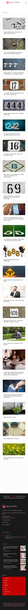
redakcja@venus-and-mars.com (8, 517)
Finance (6, 580)
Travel (5, 593)
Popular (5, 589)
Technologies (7, 591)
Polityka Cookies (11, 604)
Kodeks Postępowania (8, 606)
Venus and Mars (14, 603)
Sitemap (20, 603)
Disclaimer (22, 604)
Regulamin (18, 604)
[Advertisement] (14, 477)
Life (5, 587)
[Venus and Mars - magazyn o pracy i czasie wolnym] (14, 3)
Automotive (6, 578)
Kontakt (23, 606)
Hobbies (6, 584)
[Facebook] (14, 608)
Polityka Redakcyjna (17, 606)
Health (5, 582)
